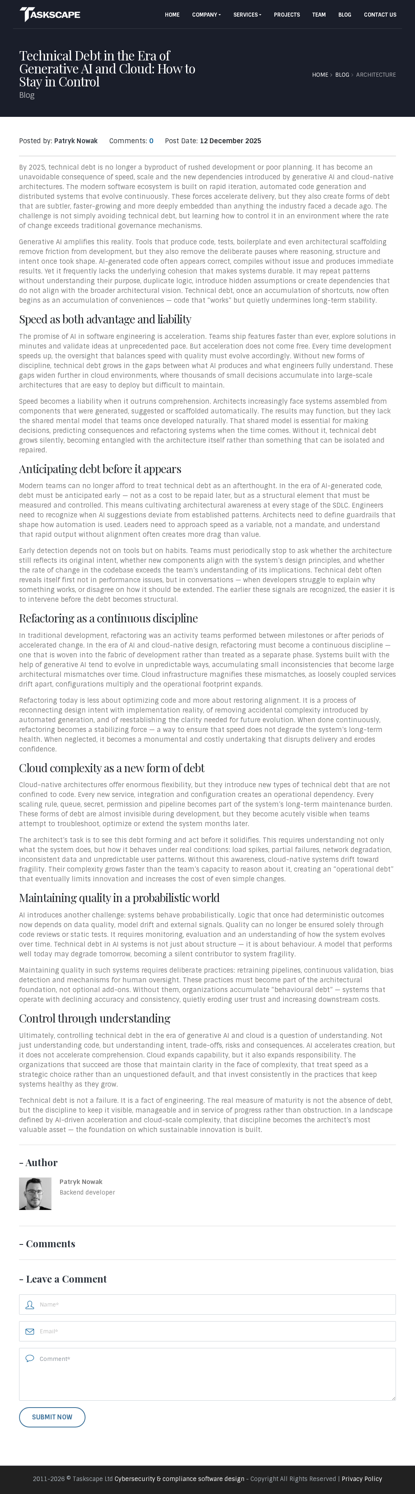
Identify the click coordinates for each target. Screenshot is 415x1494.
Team (319, 14)
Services (245, 14)
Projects (287, 14)
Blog (344, 14)
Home (172, 14)
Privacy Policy (362, 1479)
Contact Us (380, 14)
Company (204, 14)
